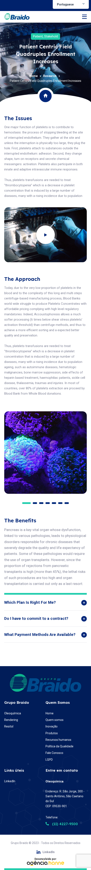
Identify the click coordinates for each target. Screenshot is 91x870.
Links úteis (14, 770)
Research (50, 76)
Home (33, 76)
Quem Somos (58, 702)
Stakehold (51, 36)
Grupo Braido (16, 702)
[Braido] (17, 16)
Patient (38, 36)
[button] (26, 503)
